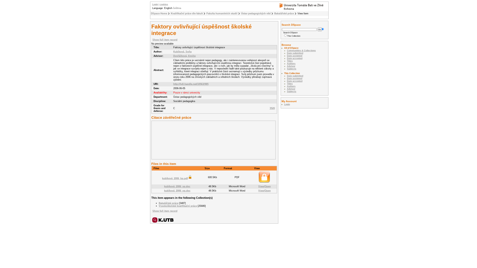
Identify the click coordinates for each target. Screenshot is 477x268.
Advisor (291, 66)
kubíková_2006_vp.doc (177, 186)
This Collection (293, 36)
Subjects (291, 69)
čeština (177, 8)
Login (155, 4)
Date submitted (295, 53)
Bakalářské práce (284, 13)
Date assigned (294, 56)
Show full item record (164, 39)
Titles (290, 61)
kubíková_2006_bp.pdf (175, 178)
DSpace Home (159, 13)
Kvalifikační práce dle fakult (187, 13)
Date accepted (294, 58)
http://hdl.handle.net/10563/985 (191, 84)
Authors (291, 63)
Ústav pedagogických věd (256, 13)
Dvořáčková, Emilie (184, 56)
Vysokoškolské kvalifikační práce (178, 206)
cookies (164, 4)
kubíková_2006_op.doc (177, 190)
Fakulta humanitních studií (221, 13)
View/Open (264, 186)
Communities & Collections (301, 50)
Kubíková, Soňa (182, 51)
